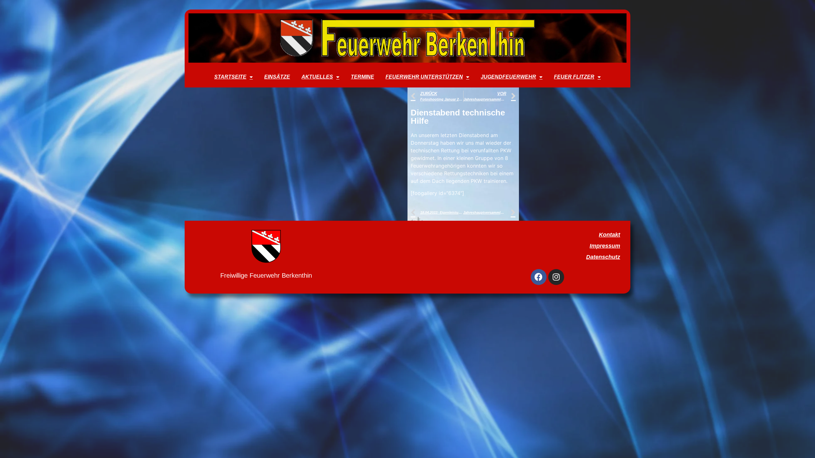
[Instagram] (556, 277)
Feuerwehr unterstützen (424, 77)
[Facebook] (539, 277)
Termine (362, 77)
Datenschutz (603, 257)
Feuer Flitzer (574, 77)
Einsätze (277, 77)
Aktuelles (317, 77)
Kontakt (609, 235)
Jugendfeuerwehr (508, 77)
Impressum (605, 246)
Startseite (230, 77)
